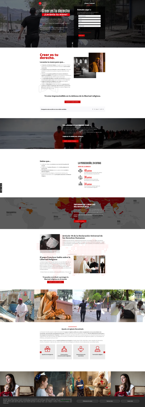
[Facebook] (93, 109)
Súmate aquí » (81, 35)
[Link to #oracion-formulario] (72, 43)
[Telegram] (101, 109)
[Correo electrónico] (103, 109)
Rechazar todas (110, 401)
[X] (95, 109)
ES (1, 191)
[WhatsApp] (99, 109)
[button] (41, 352)
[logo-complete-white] (44, 2)
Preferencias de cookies (87, 401)
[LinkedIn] (97, 109)
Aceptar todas (130, 401)
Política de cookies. (65, 400)
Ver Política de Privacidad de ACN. (84, 32)
